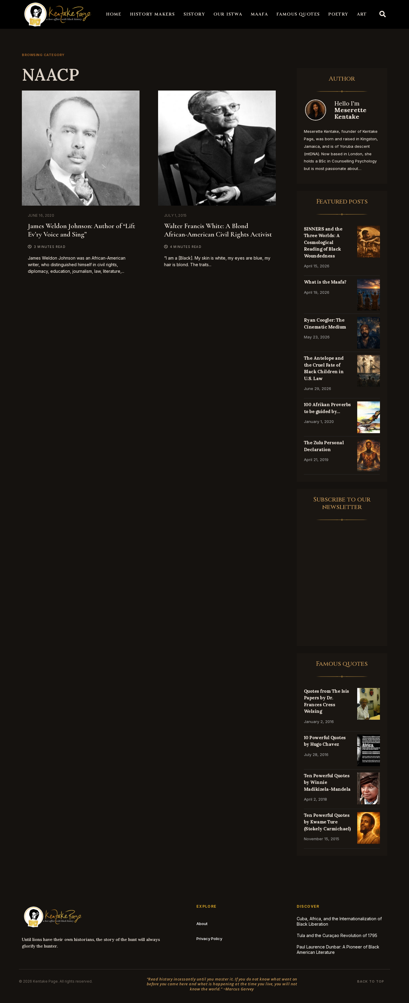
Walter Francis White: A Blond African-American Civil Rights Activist (218, 230)
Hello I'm (350, 110)
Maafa (259, 14)
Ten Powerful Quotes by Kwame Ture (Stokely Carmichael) (327, 822)
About (201, 923)
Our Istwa (227, 14)
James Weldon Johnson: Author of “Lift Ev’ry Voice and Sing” (81, 230)
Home (114, 14)
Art (362, 14)
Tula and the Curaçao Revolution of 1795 (337, 935)
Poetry (338, 14)
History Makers (152, 14)
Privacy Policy (209, 938)
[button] (382, 14)
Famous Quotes (298, 14)
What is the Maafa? (325, 282)
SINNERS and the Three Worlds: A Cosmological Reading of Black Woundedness (323, 242)
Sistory (194, 14)
